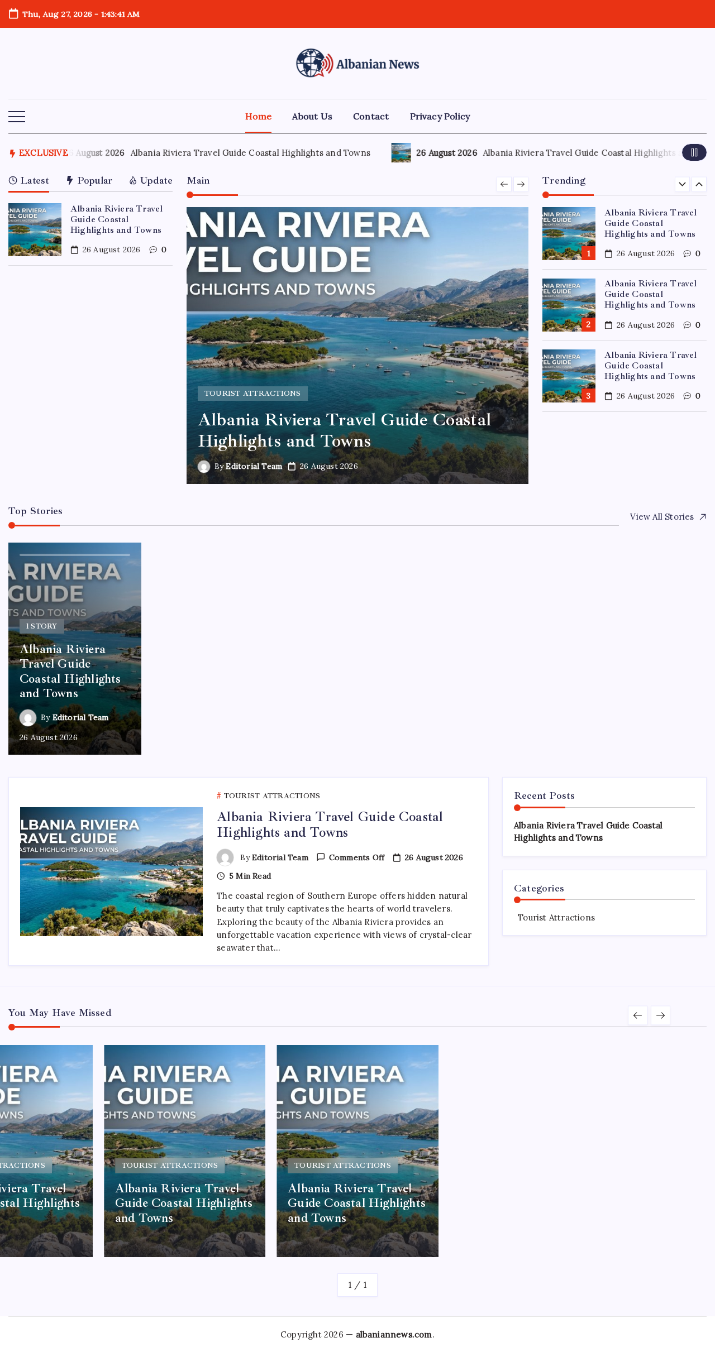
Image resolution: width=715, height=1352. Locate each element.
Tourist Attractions (556, 917)
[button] (16, 117)
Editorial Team (254, 466)
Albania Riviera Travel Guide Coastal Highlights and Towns (248, 152)
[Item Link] (34, 229)
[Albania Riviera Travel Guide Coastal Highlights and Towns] (358, 345)
